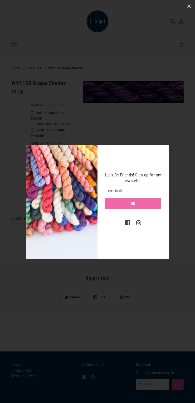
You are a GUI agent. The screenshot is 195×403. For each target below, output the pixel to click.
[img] (127, 223)
